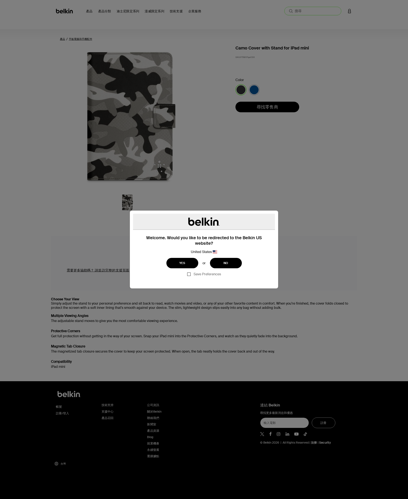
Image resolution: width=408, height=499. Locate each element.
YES (182, 263)
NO (226, 263)
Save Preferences (207, 274)
